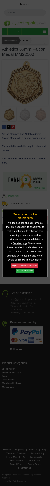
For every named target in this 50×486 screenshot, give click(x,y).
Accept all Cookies (25, 271)
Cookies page (20, 243)
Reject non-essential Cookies (24, 265)
